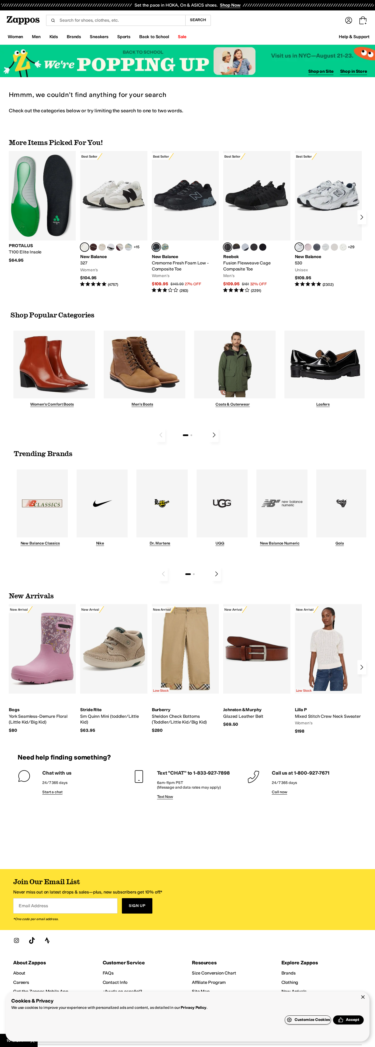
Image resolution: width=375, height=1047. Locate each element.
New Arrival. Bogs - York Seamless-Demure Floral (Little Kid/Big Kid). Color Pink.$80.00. (42, 668)
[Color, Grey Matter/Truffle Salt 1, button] (334, 247)
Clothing (289, 982)
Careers (21, 982)
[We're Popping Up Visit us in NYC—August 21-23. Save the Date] (187, 61)
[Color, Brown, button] (236, 247)
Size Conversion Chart (214, 973)
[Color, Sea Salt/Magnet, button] (316, 247)
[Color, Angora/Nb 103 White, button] (128, 247)
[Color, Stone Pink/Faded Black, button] (308, 247)
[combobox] (115, 20)
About (19, 973)
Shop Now (230, 5)
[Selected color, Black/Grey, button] (156, 247)
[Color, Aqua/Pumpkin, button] (165, 247)
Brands (288, 973)
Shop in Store (353, 71)
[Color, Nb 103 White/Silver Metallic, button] (325, 247)
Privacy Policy (193, 1007)
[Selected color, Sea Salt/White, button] (84, 247)
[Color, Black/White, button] (262, 247)
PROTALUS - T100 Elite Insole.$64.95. (42, 207)
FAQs (108, 973)
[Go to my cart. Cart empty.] (362, 20)
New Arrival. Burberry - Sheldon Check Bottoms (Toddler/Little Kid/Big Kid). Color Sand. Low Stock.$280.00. (185, 668)
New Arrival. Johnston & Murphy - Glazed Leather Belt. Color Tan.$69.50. (256, 665)
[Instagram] (16, 940)
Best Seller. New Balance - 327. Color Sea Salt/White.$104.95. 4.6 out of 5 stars (113, 219)
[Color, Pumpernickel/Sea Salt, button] (93, 247)
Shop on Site (321, 71)
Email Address (33, 905)
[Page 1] (185, 435)
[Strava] (47, 940)
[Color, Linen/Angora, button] (102, 247)
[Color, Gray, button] (245, 247)
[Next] (361, 217)
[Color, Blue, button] (254, 247)
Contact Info (115, 982)
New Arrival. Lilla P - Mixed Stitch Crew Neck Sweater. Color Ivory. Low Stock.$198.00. (328, 669)
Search (198, 20)
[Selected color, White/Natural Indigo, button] (299, 247)
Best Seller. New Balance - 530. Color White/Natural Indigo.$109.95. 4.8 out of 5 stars (328, 219)
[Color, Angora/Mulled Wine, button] (119, 247)
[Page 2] (191, 435)
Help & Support (354, 36)
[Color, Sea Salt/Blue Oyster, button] (343, 247)
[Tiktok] (32, 940)
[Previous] (160, 435)
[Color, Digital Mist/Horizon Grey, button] (111, 247)
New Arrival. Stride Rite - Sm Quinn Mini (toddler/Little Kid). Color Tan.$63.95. (113, 668)
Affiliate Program (209, 982)
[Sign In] (348, 20)
